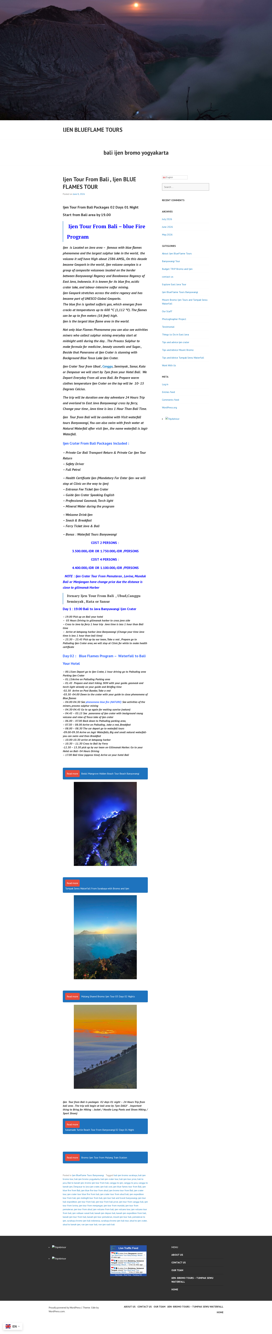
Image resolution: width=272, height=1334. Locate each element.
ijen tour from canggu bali (131, 1201)
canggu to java (131, 1182)
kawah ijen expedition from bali (131, 1213)
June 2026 (167, 226)
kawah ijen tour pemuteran (99, 1216)
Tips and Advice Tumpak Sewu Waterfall (183, 357)
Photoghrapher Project (174, 319)
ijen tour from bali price (107, 1201)
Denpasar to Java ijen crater (86, 1186)
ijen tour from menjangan (91, 1205)
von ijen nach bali (106, 1224)
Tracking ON (137, 1275)
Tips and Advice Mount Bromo (178, 349)
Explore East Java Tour (174, 284)
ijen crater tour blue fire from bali (83, 1194)
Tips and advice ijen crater (175, 342)
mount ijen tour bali (122, 1216)
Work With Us (169, 365)
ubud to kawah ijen (71, 1224)
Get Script (118, 1275)
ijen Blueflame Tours (92, 129)
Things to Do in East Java (175, 334)
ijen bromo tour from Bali (121, 1190)
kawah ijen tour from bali (74, 1216)
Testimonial (168, 326)
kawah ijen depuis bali (105, 1213)
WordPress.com (57, 1311)
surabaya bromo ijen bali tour (115, 1220)
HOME (174, 1289)
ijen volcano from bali (103, 1209)
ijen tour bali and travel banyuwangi (120, 1198)
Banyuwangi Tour (171, 261)
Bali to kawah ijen (76, 1182)
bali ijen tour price (127, 1179)
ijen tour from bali (86, 1201)
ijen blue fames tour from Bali (127, 1186)
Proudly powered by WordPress (65, 1307)
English (169, 177)
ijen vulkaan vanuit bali (83, 1213)
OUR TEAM (177, 1270)
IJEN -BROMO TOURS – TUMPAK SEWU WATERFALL (192, 1279)
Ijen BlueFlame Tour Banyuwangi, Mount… (128, 1255)
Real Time (127, 1275)
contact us (167, 276)
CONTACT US (178, 1262)
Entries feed (168, 392)
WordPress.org (169, 407)
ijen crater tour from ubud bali (114, 1194)
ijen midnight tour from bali (89, 1198)
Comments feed (170, 399)
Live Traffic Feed (128, 1248)
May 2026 (167, 234)
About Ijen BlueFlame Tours (177, 253)
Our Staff (167, 311)
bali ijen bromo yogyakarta (87, 1179)
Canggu (107, 366)
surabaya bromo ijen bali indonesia (83, 1220)
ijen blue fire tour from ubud (94, 1190)
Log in (165, 384)
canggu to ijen (116, 1182)
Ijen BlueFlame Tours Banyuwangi (88, 1175)
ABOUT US (177, 1254)
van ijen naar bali (89, 1224)
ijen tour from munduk (114, 1205)
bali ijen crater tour (109, 1179)
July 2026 (167, 219)
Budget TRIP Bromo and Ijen (177, 268)
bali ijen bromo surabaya (125, 1175)
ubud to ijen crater (138, 1220)
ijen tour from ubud (83, 1209)
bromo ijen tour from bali (97, 1182)
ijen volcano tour (122, 1209)
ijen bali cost (106, 1186)
